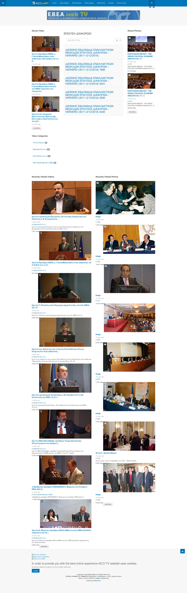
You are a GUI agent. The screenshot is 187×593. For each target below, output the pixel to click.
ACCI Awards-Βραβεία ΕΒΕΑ (44, 163)
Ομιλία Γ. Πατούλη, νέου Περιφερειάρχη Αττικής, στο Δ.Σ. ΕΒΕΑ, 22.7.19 (60, 306)
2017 (130, 64)
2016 (98, 458)
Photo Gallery (89, 3)
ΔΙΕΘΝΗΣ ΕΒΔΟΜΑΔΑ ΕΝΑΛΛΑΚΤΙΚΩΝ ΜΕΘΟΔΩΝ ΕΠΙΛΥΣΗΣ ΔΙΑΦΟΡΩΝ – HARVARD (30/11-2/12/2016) (89, 52)
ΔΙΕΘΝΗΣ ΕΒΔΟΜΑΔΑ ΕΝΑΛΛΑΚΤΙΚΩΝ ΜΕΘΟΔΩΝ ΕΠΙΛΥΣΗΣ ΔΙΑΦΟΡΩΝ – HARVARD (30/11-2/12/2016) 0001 (89, 80)
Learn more (67, 567)
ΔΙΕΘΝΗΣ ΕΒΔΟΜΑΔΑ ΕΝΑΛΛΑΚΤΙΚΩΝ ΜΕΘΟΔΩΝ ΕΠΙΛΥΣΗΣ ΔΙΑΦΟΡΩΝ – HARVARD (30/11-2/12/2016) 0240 (89, 109)
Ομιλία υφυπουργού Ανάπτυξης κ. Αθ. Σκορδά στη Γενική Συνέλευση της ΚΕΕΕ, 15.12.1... (57, 396)
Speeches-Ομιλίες (41, 149)
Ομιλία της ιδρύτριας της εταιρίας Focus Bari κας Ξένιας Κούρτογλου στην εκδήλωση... (58, 350)
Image (98, 216)
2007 (98, 379)
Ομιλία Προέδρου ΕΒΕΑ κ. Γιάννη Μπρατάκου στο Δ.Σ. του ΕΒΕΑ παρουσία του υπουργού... (44, 87)
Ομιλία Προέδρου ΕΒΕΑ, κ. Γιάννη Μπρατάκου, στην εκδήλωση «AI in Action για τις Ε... (45, 57)
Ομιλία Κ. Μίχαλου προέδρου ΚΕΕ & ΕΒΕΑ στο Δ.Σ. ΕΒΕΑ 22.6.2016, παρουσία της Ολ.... (61, 531)
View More (36, 128)
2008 (98, 340)
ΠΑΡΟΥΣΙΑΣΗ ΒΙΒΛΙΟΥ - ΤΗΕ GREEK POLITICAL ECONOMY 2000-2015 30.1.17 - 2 (140, 93)
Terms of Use (121, 3)
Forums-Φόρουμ (40, 142)
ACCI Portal (101, 3)
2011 (98, 301)
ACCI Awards (76, 3)
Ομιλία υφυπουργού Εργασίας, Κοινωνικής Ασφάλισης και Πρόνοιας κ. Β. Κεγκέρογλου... (59, 217)
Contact (111, 3)
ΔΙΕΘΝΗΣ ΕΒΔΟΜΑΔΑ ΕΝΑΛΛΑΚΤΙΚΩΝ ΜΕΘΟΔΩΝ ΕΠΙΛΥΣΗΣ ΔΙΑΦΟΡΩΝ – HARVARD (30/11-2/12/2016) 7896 (89, 66)
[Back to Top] (182, 551)
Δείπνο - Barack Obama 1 (106, 453)
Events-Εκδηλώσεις (41, 156)
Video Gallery (64, 3)
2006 (98, 500)
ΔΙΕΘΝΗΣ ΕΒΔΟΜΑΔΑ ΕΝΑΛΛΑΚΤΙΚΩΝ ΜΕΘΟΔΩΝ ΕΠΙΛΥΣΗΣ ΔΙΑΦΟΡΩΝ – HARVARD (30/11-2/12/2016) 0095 (89, 94)
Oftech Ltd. (97, 581)
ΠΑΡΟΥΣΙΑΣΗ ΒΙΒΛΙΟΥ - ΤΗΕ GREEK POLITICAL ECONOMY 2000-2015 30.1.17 (140, 56)
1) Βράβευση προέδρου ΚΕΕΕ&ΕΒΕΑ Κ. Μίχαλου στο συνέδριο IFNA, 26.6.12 (59, 488)
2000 (98, 261)
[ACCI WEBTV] (40, 3)
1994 (98, 222)
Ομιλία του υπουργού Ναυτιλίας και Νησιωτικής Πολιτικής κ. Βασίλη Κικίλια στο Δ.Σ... (45, 117)
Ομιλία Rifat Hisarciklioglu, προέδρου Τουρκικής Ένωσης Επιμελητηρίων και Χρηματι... (56, 442)
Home (54, 3)
